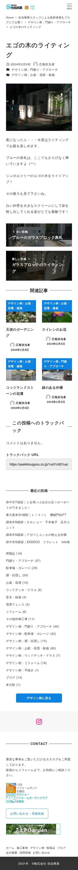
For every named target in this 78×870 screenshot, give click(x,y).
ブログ (10, 677)
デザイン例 (37, 848)
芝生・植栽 (13, 597)
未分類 (10, 684)
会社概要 (11, 852)
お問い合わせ (41, 852)
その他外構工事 (17, 619)
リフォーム (13, 611)
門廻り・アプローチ (20, 560)
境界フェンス (15, 604)
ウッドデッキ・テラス (21, 590)
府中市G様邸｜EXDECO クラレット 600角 (38, 542)
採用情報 (25, 852)
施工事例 (22, 848)
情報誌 (10, 553)
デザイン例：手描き (20, 670)
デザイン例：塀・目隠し (23, 641)
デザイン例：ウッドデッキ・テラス (30, 655)
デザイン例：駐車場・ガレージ (27, 633)
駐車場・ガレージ (18, 568)
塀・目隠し (13, 575)
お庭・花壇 (13, 582)
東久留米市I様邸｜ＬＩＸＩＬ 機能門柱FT (38, 515)
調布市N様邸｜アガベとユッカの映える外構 (36, 534)
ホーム (10, 848)
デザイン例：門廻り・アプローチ (35, 69)
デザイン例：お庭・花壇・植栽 (33, 75)
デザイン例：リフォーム (23, 663)
